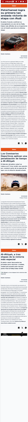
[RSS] (25, 2)
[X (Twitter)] (19, 2)
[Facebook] (16, 2)
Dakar (14, 6)
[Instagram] (23, 2)
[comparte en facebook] (19, 143)
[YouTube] (21, 2)
